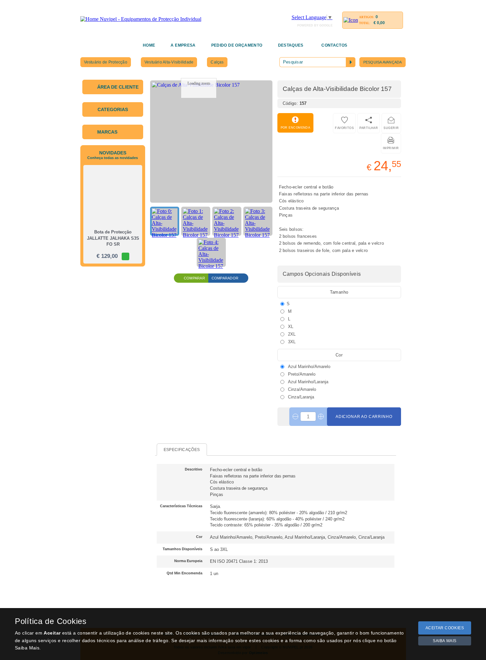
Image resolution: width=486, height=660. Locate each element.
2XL (291, 334)
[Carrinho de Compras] (351, 20)
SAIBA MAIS (445, 641)
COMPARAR (194, 278)
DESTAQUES (291, 45)
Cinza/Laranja (300, 396)
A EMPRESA (183, 45)
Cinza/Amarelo (301, 389)
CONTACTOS (334, 45)
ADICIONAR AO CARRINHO (364, 416)
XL (290, 326)
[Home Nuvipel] (140, 19)
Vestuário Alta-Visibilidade (168, 62)
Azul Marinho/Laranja (307, 381)
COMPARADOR (225, 278)
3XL (291, 341)
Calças (217, 62)
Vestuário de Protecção (105, 62)
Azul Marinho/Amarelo (308, 366)
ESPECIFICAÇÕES (182, 449)
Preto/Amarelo (301, 374)
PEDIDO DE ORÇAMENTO (237, 45)
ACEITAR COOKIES (444, 628)
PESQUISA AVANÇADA (382, 62)
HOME (149, 45)
